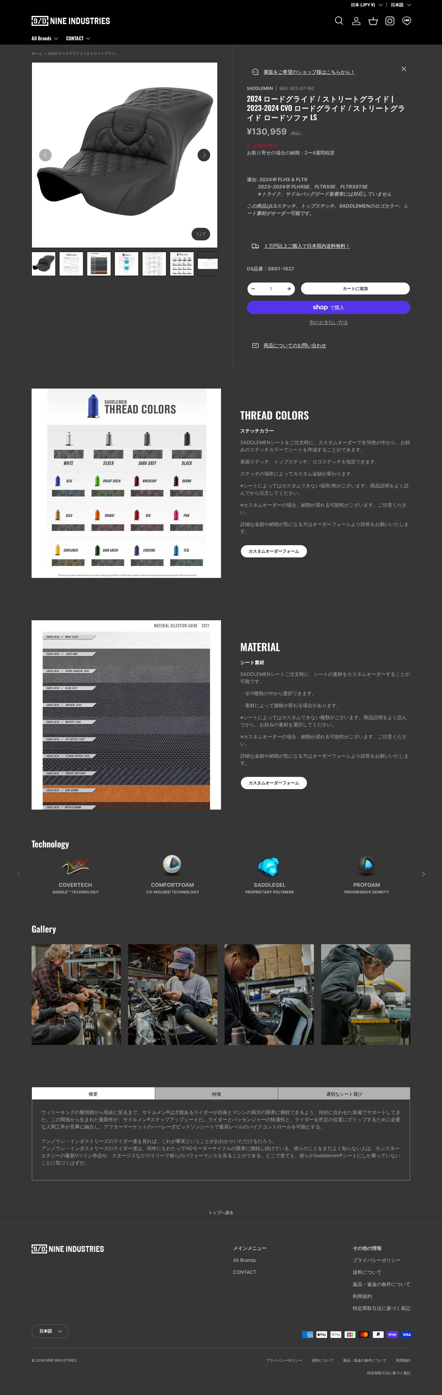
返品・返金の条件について (381, 1284)
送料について (367, 1272)
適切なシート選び (368, 1094)
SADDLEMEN (260, 88)
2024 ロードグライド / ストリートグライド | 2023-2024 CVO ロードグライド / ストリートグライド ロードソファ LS (84, 53)
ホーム (37, 53)
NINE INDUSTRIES (60, 1360)
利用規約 (362, 1296)
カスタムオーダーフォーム (274, 551)
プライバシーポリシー (377, 1260)
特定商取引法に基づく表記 (381, 1308)
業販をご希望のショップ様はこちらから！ (309, 72)
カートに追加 (355, 288)
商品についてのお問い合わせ (295, 345)
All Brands (41, 38)
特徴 (245, 1094)
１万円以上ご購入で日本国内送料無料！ (307, 246)
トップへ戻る (221, 1212)
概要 (122, 1094)
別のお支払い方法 (328, 322)
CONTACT (75, 38)
